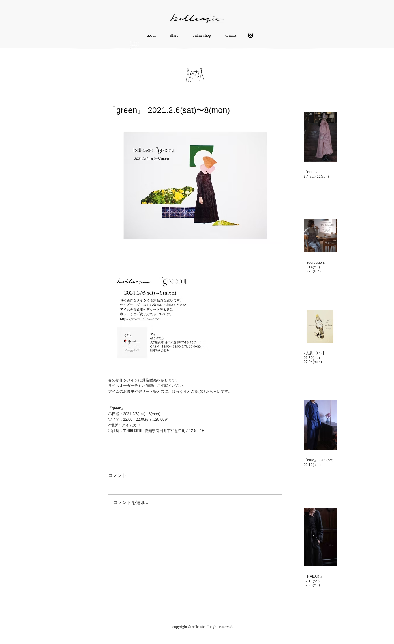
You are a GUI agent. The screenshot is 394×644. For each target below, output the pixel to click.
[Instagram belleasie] (250, 35)
